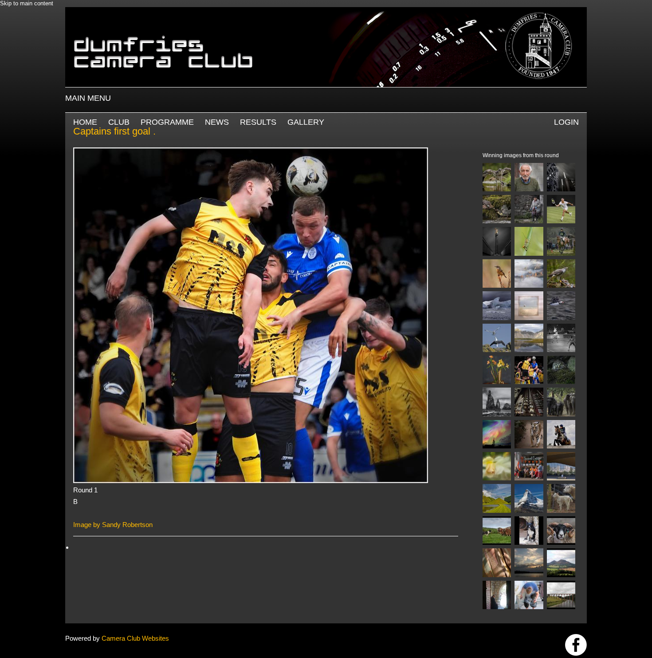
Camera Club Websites (135, 638)
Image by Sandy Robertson (113, 524)
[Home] (326, 11)
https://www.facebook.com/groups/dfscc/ (576, 645)
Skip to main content (26, 3)
